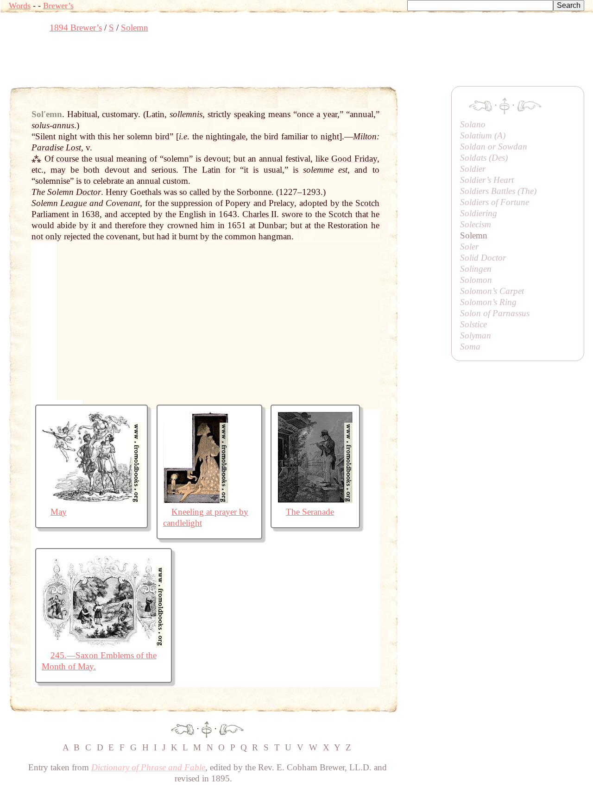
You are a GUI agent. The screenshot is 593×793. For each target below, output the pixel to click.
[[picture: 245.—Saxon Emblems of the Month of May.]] (103, 644)
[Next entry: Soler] (231, 728)
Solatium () (482, 135)
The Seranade (310, 512)
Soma (470, 346)
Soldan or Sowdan (493, 146)
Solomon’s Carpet (492, 291)
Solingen (476, 269)
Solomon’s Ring (488, 302)
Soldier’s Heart (487, 180)
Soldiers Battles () (498, 191)
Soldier (473, 169)
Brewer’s (58, 5)
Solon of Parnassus (495, 313)
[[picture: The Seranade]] (315, 501)
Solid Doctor (483, 257)
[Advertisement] (177, 62)
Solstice (473, 324)
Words (20, 5)
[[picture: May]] (91, 501)
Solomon (476, 280)
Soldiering (478, 213)
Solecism (475, 224)
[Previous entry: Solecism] (182, 728)
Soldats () (484, 157)
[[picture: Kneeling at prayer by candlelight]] (196, 501)
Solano (473, 124)
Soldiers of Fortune (494, 202)
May (58, 512)
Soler (469, 246)
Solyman (475, 335)
